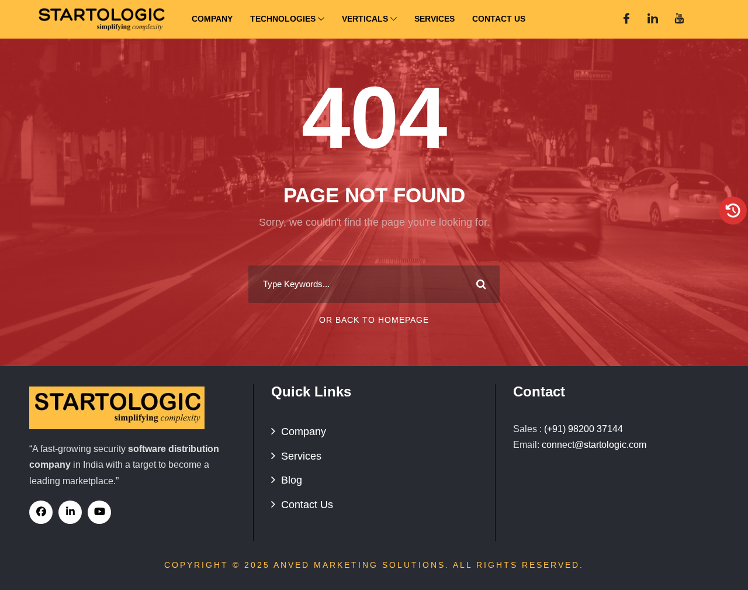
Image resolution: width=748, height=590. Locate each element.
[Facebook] (626, 19)
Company (212, 18)
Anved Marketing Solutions (359, 565)
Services (434, 18)
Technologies (283, 18)
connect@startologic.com (594, 445)
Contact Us (498, 18)
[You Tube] (679, 19)
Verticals (365, 18)
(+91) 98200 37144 (583, 429)
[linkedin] (70, 512)
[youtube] (99, 512)
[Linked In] (653, 19)
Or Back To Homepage (374, 320)
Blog (291, 480)
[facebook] (41, 512)
